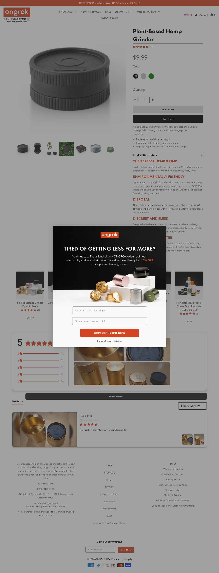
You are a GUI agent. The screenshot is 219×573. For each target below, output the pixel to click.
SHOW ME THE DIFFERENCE (109, 332)
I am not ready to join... (109, 340)
